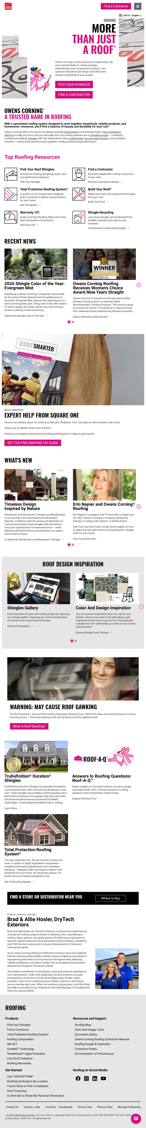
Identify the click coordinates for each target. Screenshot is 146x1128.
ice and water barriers (97, 138)
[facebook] (78, 1079)
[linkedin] (95, 1079)
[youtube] (103, 1078)
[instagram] (86, 1079)
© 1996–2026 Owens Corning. (20, 1115)
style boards (71, 132)
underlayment (76, 138)
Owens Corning (8, 6)
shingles (32, 138)
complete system (99, 135)
